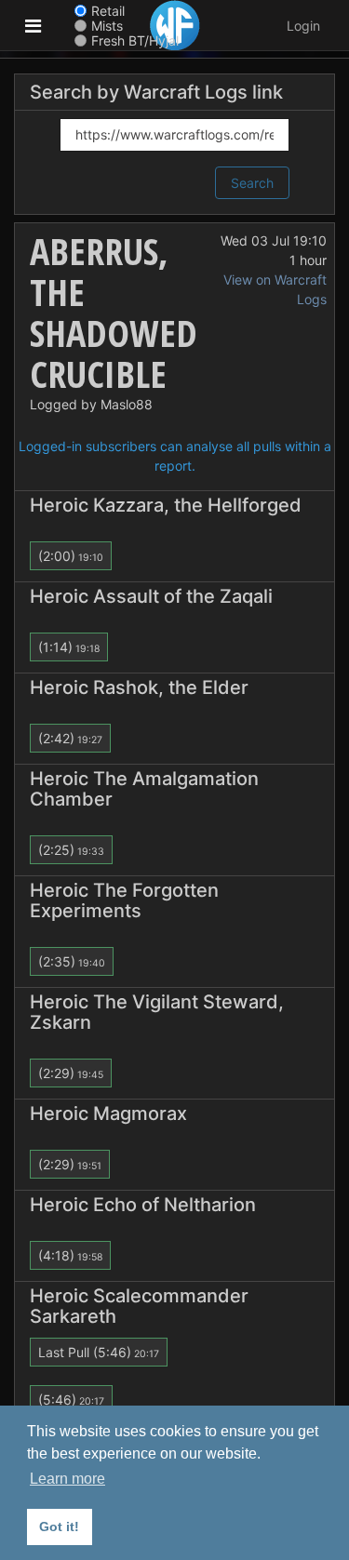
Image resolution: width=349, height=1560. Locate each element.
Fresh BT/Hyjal (135, 40)
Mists (107, 25)
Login (303, 25)
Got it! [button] (59, 1526)
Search (252, 183)
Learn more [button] (67, 1479)
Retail (108, 11)
